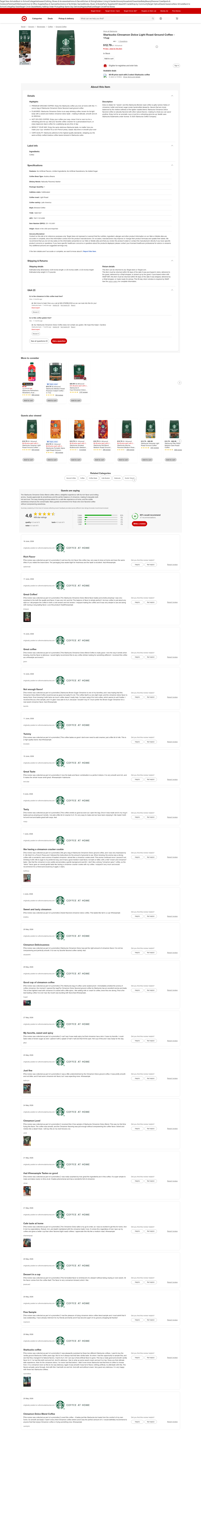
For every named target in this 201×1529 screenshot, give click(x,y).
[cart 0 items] (177, 18)
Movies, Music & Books (93, 4)
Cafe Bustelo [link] (106, 478)
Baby (143, 1)
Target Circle (100, 6)
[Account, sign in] (165, 18)
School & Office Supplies (35, 4)
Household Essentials (132, 1)
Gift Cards (127, 4)
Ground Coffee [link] (71, 478)
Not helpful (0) (65, 305)
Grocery (119, 1)
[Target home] (24, 18)
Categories (37, 18)
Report (73, 305)
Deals (162, 4)
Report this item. (89, 251)
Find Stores (110, 6)
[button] (110, 41)
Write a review (139, 524)
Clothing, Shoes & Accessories (57, 1)
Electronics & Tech (64, 4)
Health (14, 4)
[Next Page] (179, 383)
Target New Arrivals (8, 1)
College (32, 1)
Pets (9, 4)
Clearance (168, 4)
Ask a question (58, 341)
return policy (113, 281)
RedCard (91, 6)
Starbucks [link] (117, 478)
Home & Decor (76, 1)
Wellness (21, 4)
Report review (172, 565)
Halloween (39, 1)
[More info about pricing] (156, 46)
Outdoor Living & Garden (106, 1)
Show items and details (131, 77)
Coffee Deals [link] (93, 478)
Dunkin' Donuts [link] (130, 478)
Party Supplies (109, 4)
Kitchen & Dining (89, 1)
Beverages (41, 27)
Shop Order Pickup (52, 6)
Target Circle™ (96, 11)
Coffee (50, 27)
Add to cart (109, 58)
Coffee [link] (82, 478)
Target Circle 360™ (130, 11)
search (153, 18)
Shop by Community (139, 4)
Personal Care (157, 1)
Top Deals (16, 6)
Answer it (36, 312)
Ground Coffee (61, 27)
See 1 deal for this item (113, 49)
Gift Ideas (119, 4)
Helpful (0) (56, 305)
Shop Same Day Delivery (70, 6)
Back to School (22, 1)
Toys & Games (51, 4)
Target (23, 27)
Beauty (148, 1)
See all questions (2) (39, 341)
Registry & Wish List (148, 11)
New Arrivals (178, 4)
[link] (110, 41)
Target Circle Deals (28, 6)
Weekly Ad (40, 6)
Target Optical (154, 4)
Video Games (77, 4)
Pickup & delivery (66, 18)
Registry (84, 6)
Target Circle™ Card (112, 11)
